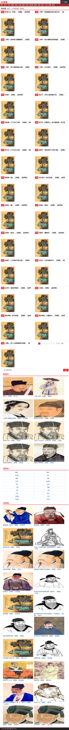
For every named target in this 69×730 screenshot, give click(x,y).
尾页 (62, 343)
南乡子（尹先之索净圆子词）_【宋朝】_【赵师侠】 (52, 95)
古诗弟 (4, 2)
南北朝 (31, 5)
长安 (49, 496)
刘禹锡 (18, 496)
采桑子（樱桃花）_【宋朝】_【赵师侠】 (52, 233)
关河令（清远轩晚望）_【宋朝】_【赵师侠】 (18, 288)
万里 (18, 490)
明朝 (23, 5)
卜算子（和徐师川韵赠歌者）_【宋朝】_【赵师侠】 (18, 40)
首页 (1, 5)
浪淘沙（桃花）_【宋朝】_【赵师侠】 (51, 205)
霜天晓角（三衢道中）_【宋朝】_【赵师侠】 (52, 316)
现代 (5, 5)
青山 (18, 484)
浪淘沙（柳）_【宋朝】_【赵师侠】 (16, 205)
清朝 (16, 5)
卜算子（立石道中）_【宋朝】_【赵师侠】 (52, 67)
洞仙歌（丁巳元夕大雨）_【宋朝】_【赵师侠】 (18, 123)
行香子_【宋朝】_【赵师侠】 (14, 95)
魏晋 (35, 5)
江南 (49, 490)
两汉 (42, 5)
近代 (9, 5)
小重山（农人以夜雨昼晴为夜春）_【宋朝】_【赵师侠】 (17, 343)
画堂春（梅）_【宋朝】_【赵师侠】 (16, 177)
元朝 (19, 5)
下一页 (57, 343)
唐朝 (50, 5)
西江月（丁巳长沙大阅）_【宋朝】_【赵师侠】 (18, 150)
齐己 (18, 493)
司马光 (50, 499)
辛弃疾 (18, 499)
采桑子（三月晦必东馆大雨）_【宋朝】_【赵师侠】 (18, 261)
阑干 (49, 493)
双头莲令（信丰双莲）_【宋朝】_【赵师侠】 (52, 178)
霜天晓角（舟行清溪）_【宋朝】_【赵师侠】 (18, 316)
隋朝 (12, 5)
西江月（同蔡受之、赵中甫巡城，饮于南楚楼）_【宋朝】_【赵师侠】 (52, 123)
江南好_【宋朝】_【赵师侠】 (48, 288)
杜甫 (18, 481)
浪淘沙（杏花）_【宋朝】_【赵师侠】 (17, 233)
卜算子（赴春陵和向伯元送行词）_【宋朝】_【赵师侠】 (51, 12)
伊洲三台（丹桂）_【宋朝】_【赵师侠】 (18, 12)
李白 (49, 484)
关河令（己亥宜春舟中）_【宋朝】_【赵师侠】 (52, 261)
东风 (50, 475)
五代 (46, 5)
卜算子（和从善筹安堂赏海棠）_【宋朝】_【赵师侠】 (52, 40)
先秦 (39, 5)
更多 (53, 5)
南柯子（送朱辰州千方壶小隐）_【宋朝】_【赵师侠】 (52, 150)
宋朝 (27, 5)
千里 (18, 487)
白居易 (18, 475)
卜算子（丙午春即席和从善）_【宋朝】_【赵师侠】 (18, 67)
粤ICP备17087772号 (11, 728)
